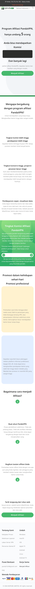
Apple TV (22, 546)
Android (22, 550)
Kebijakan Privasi (7, 534)
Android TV (23, 558)
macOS (21, 538)
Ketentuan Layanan (8, 538)
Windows (22, 534)
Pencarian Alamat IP (8, 546)
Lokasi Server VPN (8, 542)
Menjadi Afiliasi (17, 73)
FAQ (3, 570)
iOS (20, 542)
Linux (21, 554)
